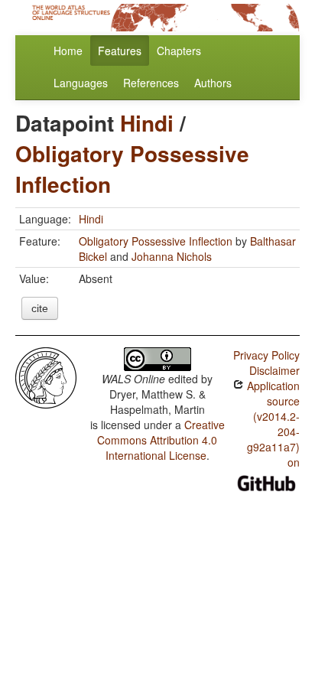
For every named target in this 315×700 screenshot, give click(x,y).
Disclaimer (274, 370)
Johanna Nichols (172, 256)
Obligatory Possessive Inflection (132, 169)
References (151, 82)
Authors (213, 82)
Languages (81, 82)
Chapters (179, 50)
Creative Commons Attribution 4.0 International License (161, 440)
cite (39, 308)
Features (119, 50)
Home (68, 50)
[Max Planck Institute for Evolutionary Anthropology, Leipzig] (45, 376)
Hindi (147, 122)
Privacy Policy (266, 355)
